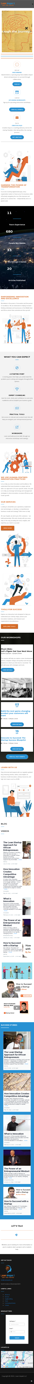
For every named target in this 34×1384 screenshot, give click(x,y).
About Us (7, 1294)
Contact (7, 1305)
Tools (6, 1301)
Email (11, 1328)
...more (20, 859)
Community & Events (10, 1303)
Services (7, 1297)
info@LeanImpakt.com (6, 1280)
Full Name (13, 1321)
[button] (32, 4)
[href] (17, 1359)
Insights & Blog (9, 1299)
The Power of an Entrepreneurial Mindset (11, 923)
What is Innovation (8, 899)
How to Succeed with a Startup (12, 944)
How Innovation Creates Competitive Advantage (11, 873)
